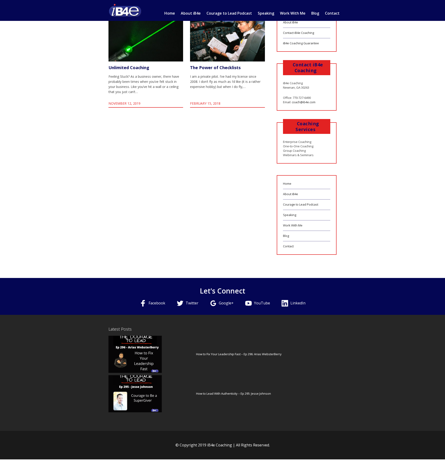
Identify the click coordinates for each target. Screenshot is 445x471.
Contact (332, 13)
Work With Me (292, 13)
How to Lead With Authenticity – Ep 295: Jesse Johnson (233, 393)
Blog (315, 13)
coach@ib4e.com (303, 102)
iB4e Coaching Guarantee (301, 43)
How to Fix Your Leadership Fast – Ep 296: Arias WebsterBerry (239, 354)
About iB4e (191, 13)
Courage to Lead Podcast (229, 13)
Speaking (266, 13)
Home (169, 13)
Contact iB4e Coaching (298, 33)
